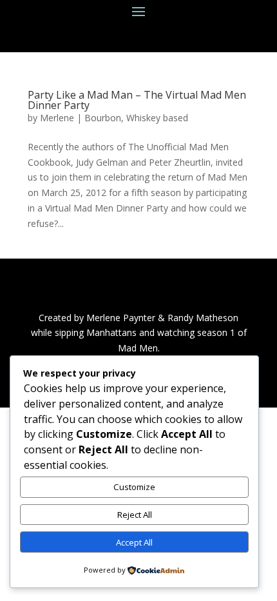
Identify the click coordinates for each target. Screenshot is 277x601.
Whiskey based (157, 118)
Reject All (134, 514)
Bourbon (102, 118)
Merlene (57, 118)
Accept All (134, 542)
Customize (134, 487)
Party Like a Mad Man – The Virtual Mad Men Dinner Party (137, 100)
